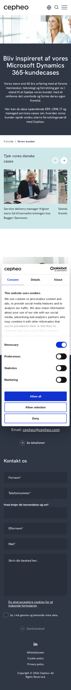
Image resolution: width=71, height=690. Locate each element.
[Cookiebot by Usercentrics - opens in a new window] (50, 269)
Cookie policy (35, 658)
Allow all (35, 396)
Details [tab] (35, 279)
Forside (9, 141)
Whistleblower (35, 652)
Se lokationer (36, 443)
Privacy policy (35, 664)
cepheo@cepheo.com (41, 429)
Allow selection (35, 407)
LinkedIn (35, 644)
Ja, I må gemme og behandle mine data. (34, 615)
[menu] (64, 7)
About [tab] (58, 279)
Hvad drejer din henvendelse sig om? (27, 504)
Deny (35, 418)
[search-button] (56, 7)
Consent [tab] (13, 279)
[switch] (58, 355)
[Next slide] (64, 160)
